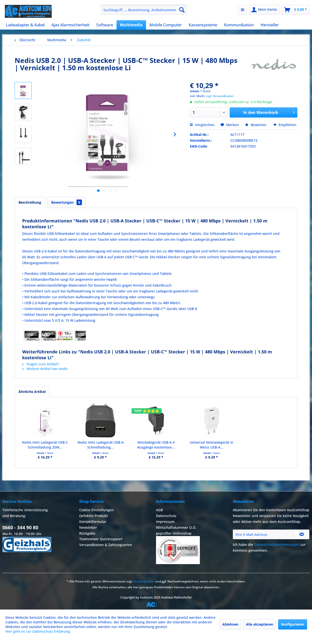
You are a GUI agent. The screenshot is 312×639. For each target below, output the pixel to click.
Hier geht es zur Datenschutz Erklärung (37, 631)
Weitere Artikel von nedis (47, 368)
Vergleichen (204, 124)
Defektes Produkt (93, 515)
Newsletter (88, 527)
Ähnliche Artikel (32, 391)
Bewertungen (65, 202)
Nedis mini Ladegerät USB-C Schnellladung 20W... (45, 444)
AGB (159, 510)
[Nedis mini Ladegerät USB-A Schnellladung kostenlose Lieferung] (101, 420)
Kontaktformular (92, 521)
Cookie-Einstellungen (96, 510)
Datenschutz (166, 515)
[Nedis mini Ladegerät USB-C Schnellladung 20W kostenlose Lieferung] (45, 420)
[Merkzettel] (242, 10)
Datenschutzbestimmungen (276, 544)
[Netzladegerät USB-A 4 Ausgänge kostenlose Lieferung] (156, 420)
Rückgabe (87, 533)
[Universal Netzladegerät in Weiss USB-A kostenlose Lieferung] (211, 420)
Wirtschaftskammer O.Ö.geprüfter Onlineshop (176, 530)
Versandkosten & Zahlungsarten (105, 544)
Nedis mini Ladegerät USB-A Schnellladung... (101, 444)
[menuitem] (144, 10)
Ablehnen (230, 624)
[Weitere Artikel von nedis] (273, 65)
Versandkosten (144, 581)
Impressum (165, 521)
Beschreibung (30, 202)
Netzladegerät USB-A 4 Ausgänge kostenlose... (156, 444)
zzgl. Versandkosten (220, 96)
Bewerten (258, 124)
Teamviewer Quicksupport (100, 539)
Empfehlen (287, 124)
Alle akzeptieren (259, 624)
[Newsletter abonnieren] (301, 534)
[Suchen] (182, 10)
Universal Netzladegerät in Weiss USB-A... (211, 444)
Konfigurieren (292, 624)
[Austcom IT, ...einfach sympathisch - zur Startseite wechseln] (28, 11)
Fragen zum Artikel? (42, 364)
